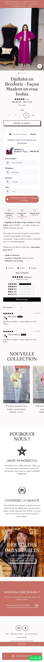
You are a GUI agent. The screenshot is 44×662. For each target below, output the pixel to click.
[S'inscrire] (36, 605)
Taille (22, 110)
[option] (22, 39)
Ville (7, 187)
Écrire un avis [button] (22, 299)
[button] (20, 99)
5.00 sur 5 (28, 277)
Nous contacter (22, 637)
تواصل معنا (34, 658)
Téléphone (10, 168)
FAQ (7, 634)
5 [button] (25, 73)
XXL (33, 115)
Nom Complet (11, 158)
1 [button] (18, 73)
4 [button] (24, 73)
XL (26, 115)
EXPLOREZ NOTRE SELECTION (22, 561)
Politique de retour (17, 634)
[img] (8, 313)
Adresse (9, 178)
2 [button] (20, 73)
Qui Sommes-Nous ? (31, 634)
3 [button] (22, 73)
